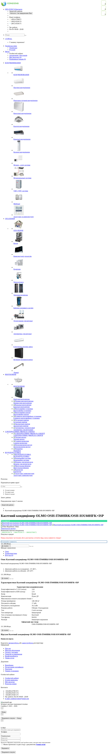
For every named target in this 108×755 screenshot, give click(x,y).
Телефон (4, 732)
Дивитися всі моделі (8, 528)
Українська (13, 48)
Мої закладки (10, 682)
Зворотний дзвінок (7, 505)
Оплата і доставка (11, 652)
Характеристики (11, 553)
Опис (7, 551)
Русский (12, 50)
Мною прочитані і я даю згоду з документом (24, 744)
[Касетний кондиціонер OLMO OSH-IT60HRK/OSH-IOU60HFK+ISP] (26, 523)
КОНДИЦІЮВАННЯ (13, 63)
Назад (4, 712)
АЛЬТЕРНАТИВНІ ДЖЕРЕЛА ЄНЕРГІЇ (19, 431)
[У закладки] (30, 546)
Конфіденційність (11, 656)
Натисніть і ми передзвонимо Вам (21, 13)
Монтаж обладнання (12, 650)
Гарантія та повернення (13, 654)
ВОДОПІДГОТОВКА (13, 452)
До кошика (5, 546)
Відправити (5, 748)
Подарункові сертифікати (14, 667)
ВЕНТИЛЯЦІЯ (10, 374)
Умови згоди (9, 658)
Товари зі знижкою (12, 671)
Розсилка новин (11, 684)
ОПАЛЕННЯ (10, 219)
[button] (8, 39)
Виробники (9, 665)
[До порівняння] (32, 546)
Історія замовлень (11, 680)
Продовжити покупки (8, 718)
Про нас (8, 648)
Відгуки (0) (9, 555)
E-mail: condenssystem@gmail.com (17, 699)
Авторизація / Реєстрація (18, 55)
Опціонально (5, 736)
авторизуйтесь (13, 643)
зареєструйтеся (27, 643)
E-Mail (3, 728)
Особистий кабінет (12, 678)
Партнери (8, 669)
